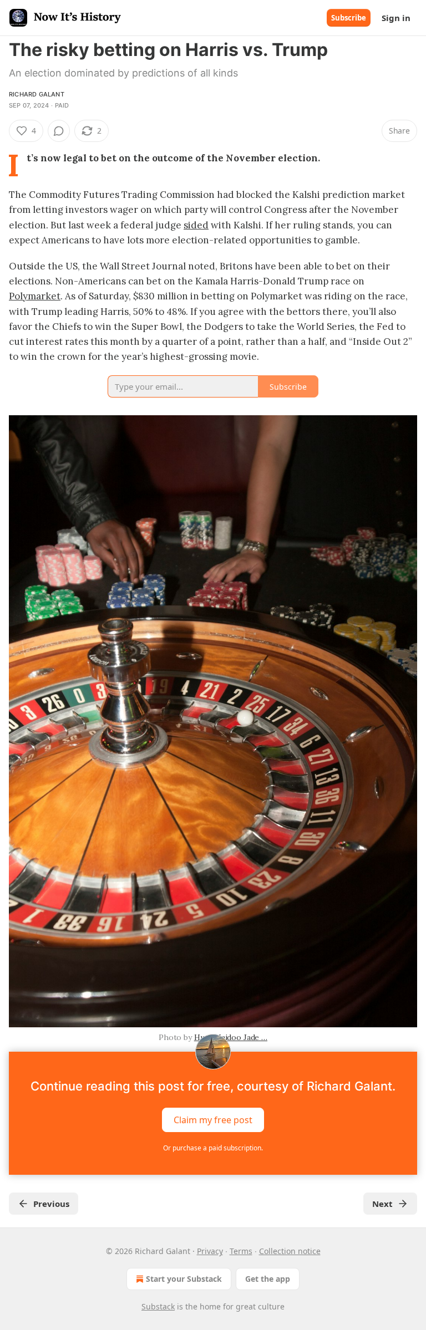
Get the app (267, 1278)
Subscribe (348, 18)
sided (196, 225)
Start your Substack (184, 1278)
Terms (241, 1251)
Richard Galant (36, 94)
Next (382, 1203)
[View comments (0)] (59, 131)
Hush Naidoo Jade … (230, 1037)
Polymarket (34, 296)
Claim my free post (213, 1120)
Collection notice (290, 1251)
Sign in (396, 17)
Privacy (210, 1251)
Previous (51, 1203)
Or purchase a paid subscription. (213, 1148)
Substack (158, 1306)
